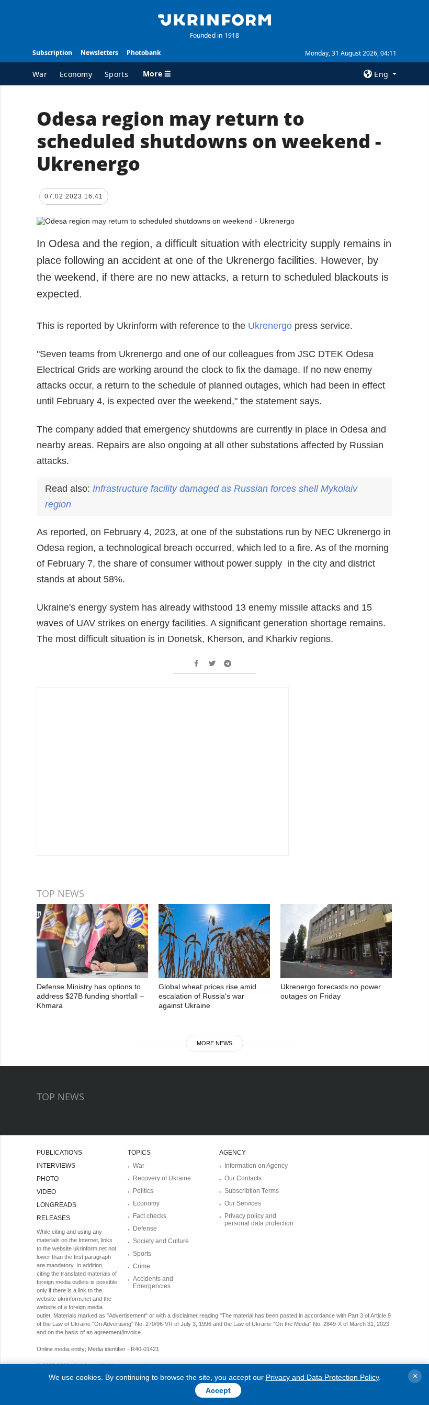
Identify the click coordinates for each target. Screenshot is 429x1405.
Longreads (56, 1205)
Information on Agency (256, 1165)
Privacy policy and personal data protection (258, 1219)
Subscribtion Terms (251, 1190)
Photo (48, 1178)
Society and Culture (161, 1241)
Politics (143, 1190)
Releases (53, 1218)
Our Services (242, 1203)
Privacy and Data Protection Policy (322, 1377)
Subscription (52, 52)
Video (46, 1192)
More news (214, 1043)
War (39, 74)
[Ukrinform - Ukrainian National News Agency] (214, 19)
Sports (116, 74)
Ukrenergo (271, 325)
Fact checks (149, 1216)
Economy (76, 74)
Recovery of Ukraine (162, 1178)
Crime (141, 1266)
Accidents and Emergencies (153, 1282)
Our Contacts (243, 1178)
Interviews (56, 1165)
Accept (218, 1390)
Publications (59, 1152)
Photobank (144, 52)
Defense (145, 1228)
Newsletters (99, 52)
